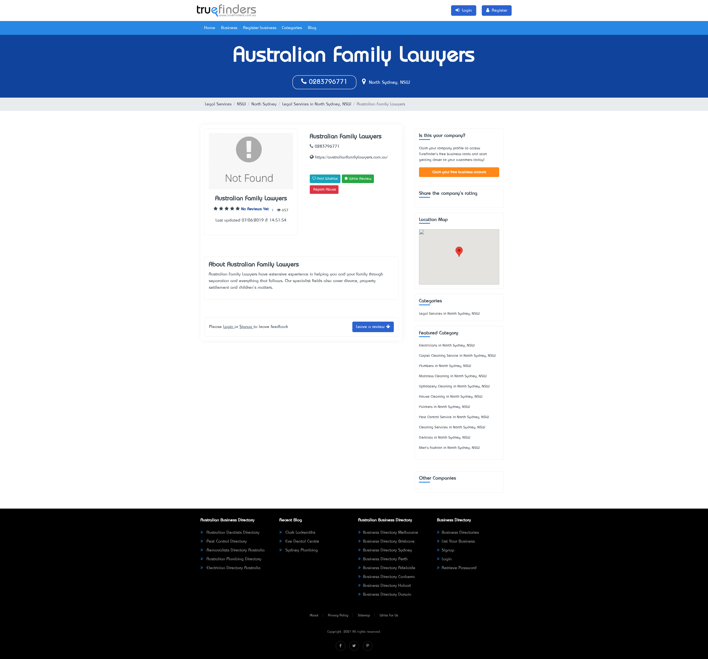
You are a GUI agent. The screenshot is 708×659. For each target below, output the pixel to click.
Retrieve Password (459, 568)
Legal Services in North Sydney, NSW (316, 104)
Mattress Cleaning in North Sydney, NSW (452, 376)
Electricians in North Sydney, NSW (447, 345)
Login (229, 327)
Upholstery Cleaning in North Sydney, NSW (454, 386)
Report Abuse (324, 189)
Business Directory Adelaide (389, 568)
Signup (247, 327)
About (314, 615)
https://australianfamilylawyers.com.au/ (351, 157)
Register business (259, 28)
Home (209, 28)
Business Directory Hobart (387, 586)
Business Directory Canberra (389, 577)
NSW (241, 104)
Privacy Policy (338, 615)
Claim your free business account (459, 172)
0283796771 (327, 82)
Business (229, 28)
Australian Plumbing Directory (233, 559)
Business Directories (460, 533)
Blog (312, 28)
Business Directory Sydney (387, 550)
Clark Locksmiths (299, 533)
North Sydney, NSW (388, 82)
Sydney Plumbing (301, 550)
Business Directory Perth (385, 559)
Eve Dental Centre (301, 541)
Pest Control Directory (226, 541)
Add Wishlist (327, 179)
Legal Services (218, 104)
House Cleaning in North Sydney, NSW (450, 396)
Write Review (359, 179)
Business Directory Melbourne (390, 533)
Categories (292, 28)
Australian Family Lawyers (251, 199)
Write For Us (389, 615)
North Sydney (264, 104)
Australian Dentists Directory (232, 533)
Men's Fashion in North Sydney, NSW (449, 448)
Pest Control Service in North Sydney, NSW (454, 417)
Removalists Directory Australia (235, 550)
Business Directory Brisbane (389, 541)
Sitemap (364, 615)
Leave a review (371, 327)
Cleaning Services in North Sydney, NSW (452, 427)
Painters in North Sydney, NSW (444, 407)
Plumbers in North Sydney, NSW (445, 366)
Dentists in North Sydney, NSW (444, 437)
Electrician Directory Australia (233, 568)
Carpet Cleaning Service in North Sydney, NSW (457, 356)
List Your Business (458, 541)
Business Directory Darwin (387, 595)
